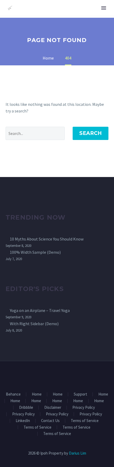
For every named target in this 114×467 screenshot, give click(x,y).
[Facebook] (47, 375)
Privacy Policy (83, 408)
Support (80, 394)
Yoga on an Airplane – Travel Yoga (40, 310)
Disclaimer (52, 408)
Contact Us (50, 421)
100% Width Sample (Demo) (35, 252)
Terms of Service (85, 421)
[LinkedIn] (53, 375)
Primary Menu (103, 8)
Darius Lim (77, 453)
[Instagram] (60, 375)
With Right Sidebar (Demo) (34, 323)
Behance (13, 394)
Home (37, 394)
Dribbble (26, 408)
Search (90, 133)
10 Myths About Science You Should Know (47, 239)
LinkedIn (23, 421)
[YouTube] (67, 375)
